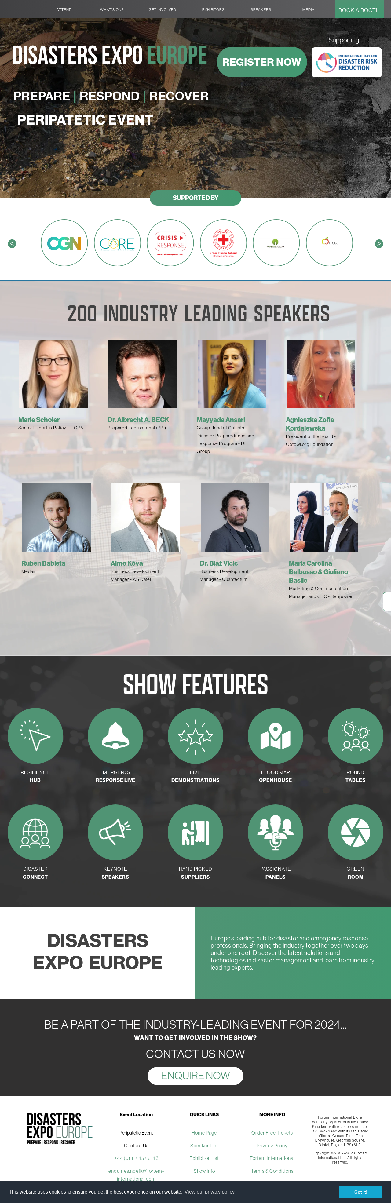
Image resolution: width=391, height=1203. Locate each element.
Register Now (261, 62)
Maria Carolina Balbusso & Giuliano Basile (318, 572)
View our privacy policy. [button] (210, 1191)
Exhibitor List (204, 1158)
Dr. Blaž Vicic (219, 563)
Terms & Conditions (272, 1171)
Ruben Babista (43, 563)
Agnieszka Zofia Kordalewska (310, 423)
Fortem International (272, 1158)
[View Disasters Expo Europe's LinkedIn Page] (387, 602)
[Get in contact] (387, 608)
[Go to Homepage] (22, 4)
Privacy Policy (272, 1146)
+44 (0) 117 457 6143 (136, 1158)
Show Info (204, 1171)
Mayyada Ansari (221, 419)
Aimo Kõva (127, 563)
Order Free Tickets (272, 1133)
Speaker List (204, 1146)
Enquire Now (195, 1075)
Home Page (204, 1133)
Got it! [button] (360, 1192)
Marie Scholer (39, 419)
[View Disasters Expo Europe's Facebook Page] (387, 595)
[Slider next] (372, 465)
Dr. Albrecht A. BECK (138, 419)
